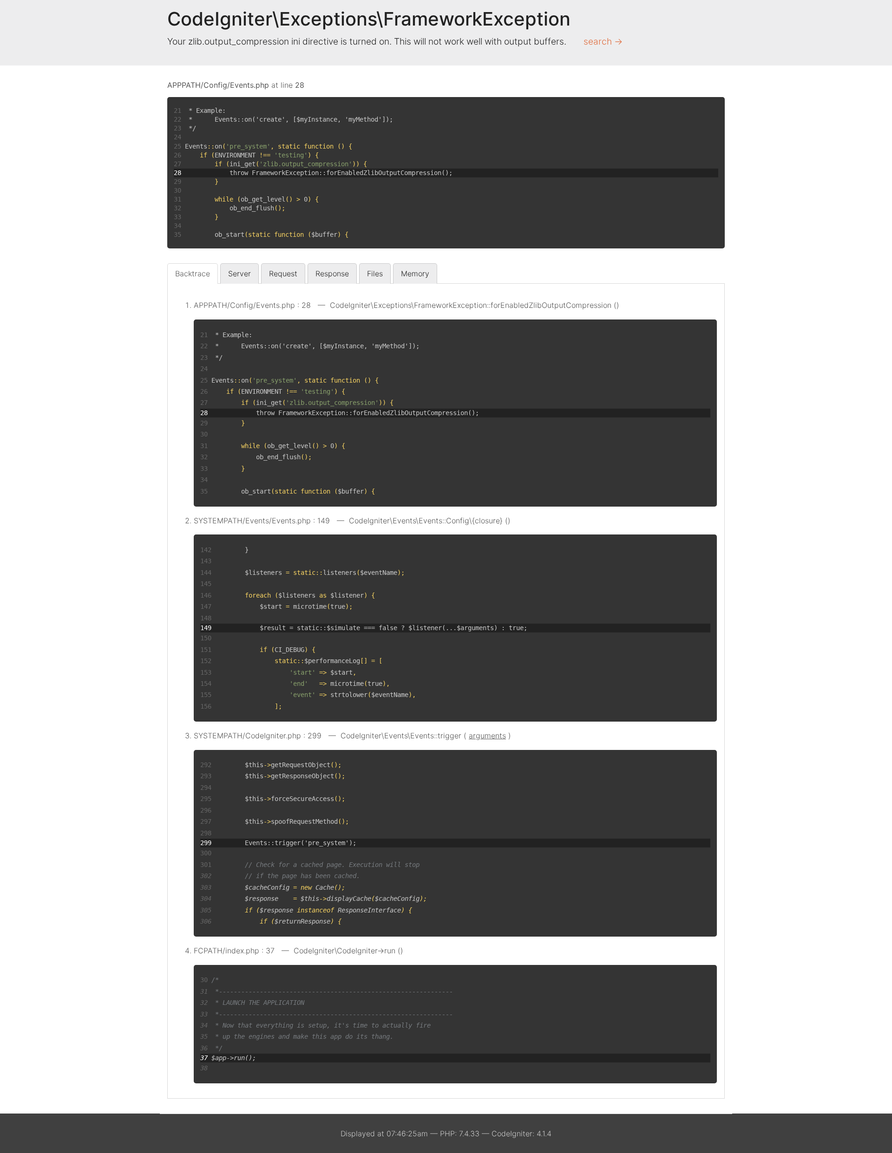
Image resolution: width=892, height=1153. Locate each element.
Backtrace (192, 273)
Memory (415, 273)
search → (603, 41)
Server (239, 273)
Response (332, 273)
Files (375, 273)
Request (283, 273)
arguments (487, 735)
